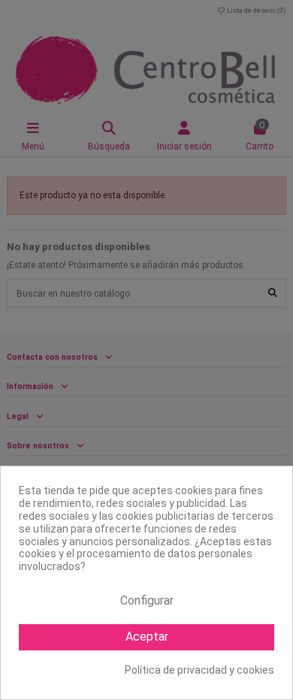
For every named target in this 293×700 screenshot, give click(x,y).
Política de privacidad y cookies (199, 670)
